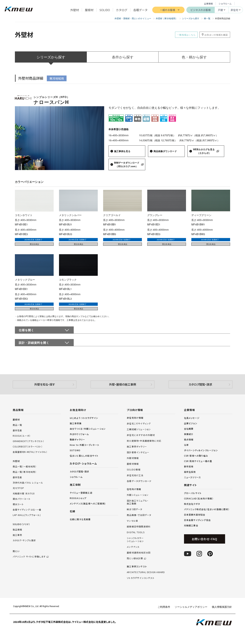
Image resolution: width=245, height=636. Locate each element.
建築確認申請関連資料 (138, 526)
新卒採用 (189, 466)
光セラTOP (18, 487)
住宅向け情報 (134, 489)
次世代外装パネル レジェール (28, 482)
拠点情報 (189, 439)
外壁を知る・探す (44, 384)
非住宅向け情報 (135, 417)
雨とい (29, 554)
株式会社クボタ (192, 503)
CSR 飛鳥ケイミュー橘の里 (198, 461)
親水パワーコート (22, 498)
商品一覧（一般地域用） (25, 466)
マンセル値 (132, 520)
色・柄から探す (194, 57)
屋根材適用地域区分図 (138, 552)
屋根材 (16, 419)
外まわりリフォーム (79, 434)
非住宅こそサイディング (139, 423)
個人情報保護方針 (222, 606)
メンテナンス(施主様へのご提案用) (87, 503)
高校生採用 (190, 471)
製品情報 (17, 529)
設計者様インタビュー (138, 452)
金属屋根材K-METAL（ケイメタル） (30, 451)
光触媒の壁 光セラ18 (24, 493)
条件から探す (122, 57)
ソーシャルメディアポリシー (191, 606)
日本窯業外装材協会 (194, 514)
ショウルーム (225, 3)
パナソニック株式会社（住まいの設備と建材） (206, 509)
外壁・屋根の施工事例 (122, 384)
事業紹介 (189, 434)
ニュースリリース (192, 477)
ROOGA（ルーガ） (22, 435)
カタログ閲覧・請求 (200, 384)
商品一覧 (17, 424)
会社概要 (189, 428)
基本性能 (17, 430)
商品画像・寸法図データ (139, 515)
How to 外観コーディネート (84, 444)
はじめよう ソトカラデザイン (84, 417)
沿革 (186, 444)
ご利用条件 (164, 606)
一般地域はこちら (186, 34)
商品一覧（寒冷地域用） (25, 471)
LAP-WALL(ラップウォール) (27, 514)
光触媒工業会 (191, 525)
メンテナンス (133, 546)
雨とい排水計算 (135, 558)
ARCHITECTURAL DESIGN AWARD (146, 572)
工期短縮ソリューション (139, 429)
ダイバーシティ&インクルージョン (201, 450)
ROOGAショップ (78, 498)
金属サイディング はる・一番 (27, 509)
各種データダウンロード (139, 481)
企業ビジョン (190, 423)
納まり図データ (134, 509)
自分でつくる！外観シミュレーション (88, 428)
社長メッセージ (191, 417)
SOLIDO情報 (133, 469)
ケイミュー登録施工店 (81, 492)
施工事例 (17, 534)
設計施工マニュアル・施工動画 (137, 502)
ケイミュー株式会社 (18, 9)
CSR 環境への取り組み (196, 455)
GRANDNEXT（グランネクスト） (28, 441)
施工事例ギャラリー (137, 446)
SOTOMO (75, 450)
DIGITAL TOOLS (136, 532)
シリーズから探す (51, 57)
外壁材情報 (133, 458)
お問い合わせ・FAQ (204, 539)
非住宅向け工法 (135, 475)
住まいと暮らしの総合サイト (84, 455)
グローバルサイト (193, 493)
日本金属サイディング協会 (197, 519)
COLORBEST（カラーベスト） (28, 446)
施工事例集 (76, 423)
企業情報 (208, 3)
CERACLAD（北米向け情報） (198, 498)
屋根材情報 (133, 463)
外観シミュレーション (138, 494)
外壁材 (16, 461)
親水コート (18, 504)
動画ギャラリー (77, 439)
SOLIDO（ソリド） (21, 524)
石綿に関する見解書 (80, 519)
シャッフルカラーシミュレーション (135, 540)
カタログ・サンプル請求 (24, 540)
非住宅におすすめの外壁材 (141, 435)
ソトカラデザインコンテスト (140, 577)
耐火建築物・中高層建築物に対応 (144, 440)
